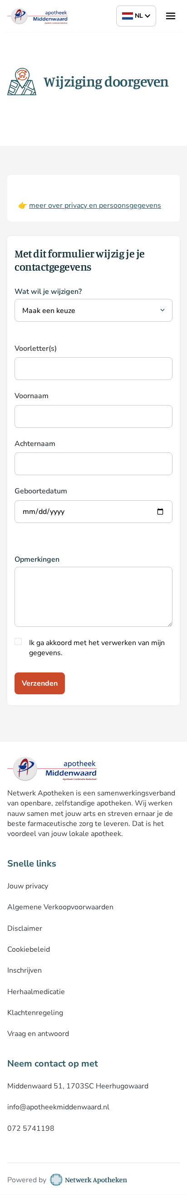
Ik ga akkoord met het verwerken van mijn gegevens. (97, 648)
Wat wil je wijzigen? (48, 291)
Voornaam (32, 396)
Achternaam (35, 444)
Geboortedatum (41, 491)
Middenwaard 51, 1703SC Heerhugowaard (77, 1086)
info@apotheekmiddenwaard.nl (58, 1107)
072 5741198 (30, 1128)
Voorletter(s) (36, 349)
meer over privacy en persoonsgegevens (95, 205)
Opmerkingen (37, 559)
